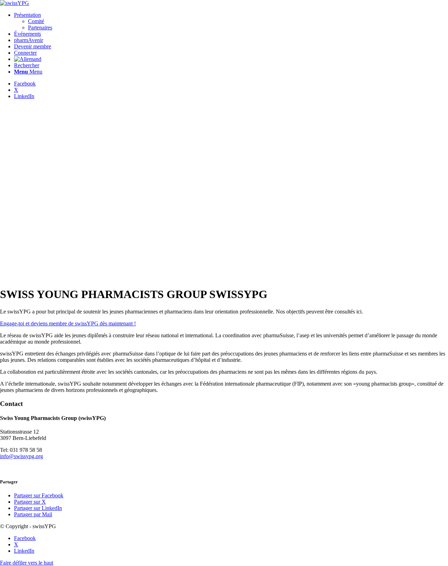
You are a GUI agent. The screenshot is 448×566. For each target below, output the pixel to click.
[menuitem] (231, 21)
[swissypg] (14, 3)
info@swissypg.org (21, 456)
